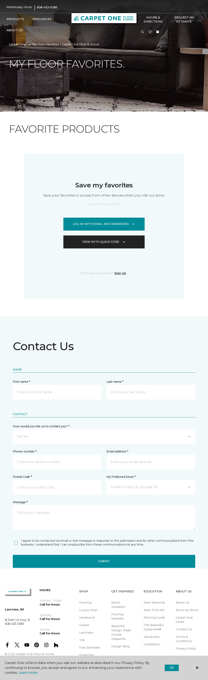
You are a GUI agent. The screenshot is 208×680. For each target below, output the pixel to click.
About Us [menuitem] (182, 602)
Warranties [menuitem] (152, 637)
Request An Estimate (184, 19)
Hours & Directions (153, 19)
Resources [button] (41, 19)
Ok (172, 667)
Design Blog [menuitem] (120, 646)
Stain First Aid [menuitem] (154, 610)
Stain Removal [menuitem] (154, 602)
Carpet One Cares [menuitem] (184, 620)
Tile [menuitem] (82, 640)
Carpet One (17, 44)
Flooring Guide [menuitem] (154, 617)
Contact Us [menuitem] (184, 629)
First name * (21, 381)
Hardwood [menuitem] (86, 617)
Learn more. (28, 673)
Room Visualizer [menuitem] (118, 605)
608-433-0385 (47, 7)
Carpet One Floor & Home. (35, 654)
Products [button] (15, 19)
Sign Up (120, 273)
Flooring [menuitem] (85, 602)
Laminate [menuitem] (86, 632)
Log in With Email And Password (101, 224)
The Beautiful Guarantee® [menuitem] (154, 627)
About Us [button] (14, 30)
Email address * (117, 451)
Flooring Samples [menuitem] (117, 616)
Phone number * (25, 451)
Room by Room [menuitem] (187, 610)
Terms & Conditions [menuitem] (184, 639)
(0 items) (157, 31)
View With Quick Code (100, 242)
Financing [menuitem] (86, 655)
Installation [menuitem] (152, 644)
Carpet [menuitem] (84, 625)
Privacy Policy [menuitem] (186, 648)
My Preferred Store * (120, 476)
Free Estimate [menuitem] (89, 647)
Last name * (114, 381)
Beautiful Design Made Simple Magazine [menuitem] (121, 632)
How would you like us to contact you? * (41, 426)
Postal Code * (22, 476)
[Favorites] (150, 32)
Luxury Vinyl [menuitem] (88, 610)
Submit (104, 561)
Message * (20, 502)
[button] (142, 32)
